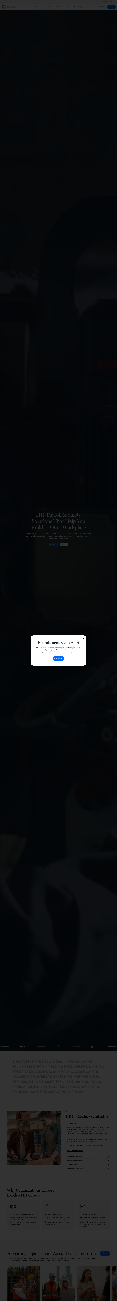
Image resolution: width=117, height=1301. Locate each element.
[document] (58, 650)
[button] (83, 637)
